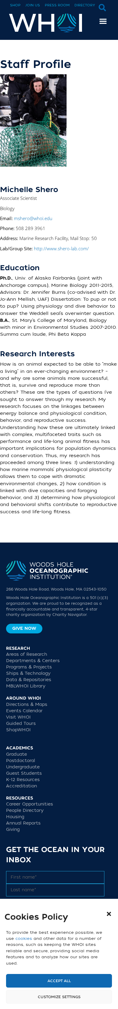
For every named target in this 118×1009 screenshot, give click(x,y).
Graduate (16, 754)
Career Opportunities (29, 804)
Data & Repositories (28, 680)
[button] (109, 914)
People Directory (25, 810)
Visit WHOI (18, 717)
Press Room (57, 5)
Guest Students (24, 773)
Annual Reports (23, 823)
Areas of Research (26, 654)
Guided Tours (21, 723)
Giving (13, 829)
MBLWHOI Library (25, 686)
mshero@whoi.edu (33, 218)
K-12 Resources (23, 780)
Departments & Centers (33, 661)
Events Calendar (24, 711)
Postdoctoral (20, 761)
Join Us (32, 5)
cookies (23, 938)
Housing (15, 817)
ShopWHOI (18, 730)
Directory (84, 5)
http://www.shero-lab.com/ (61, 248)
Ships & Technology (28, 673)
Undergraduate (23, 767)
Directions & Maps (26, 704)
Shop (15, 5)
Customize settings (59, 997)
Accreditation (21, 786)
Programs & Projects (29, 667)
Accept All (59, 981)
